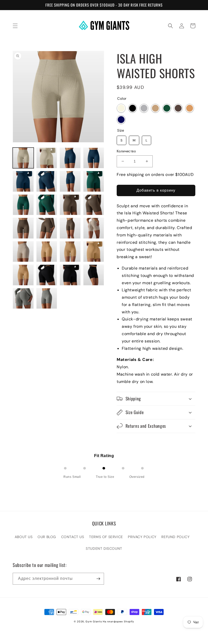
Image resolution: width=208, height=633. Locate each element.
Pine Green (166, 108)
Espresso (178, 108)
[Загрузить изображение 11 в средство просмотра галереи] (70, 204)
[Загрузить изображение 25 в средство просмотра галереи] (23, 298)
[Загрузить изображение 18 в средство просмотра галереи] (46, 251)
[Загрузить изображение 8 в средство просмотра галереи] (93, 181)
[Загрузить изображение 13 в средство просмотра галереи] (23, 228)
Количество (126, 151)
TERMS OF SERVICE (106, 537)
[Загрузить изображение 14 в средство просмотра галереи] (46, 228)
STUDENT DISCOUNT (104, 548)
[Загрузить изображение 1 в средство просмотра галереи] (23, 158)
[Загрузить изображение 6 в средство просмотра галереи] (46, 181)
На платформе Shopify (118, 621)
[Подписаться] (98, 579)
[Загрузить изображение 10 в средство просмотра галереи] (46, 204)
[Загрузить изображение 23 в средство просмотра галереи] (70, 274)
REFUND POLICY (175, 537)
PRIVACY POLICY (142, 537)
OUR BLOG (47, 537)
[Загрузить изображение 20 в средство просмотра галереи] (93, 251)
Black (132, 108)
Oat (155, 108)
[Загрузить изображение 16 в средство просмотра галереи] (93, 228)
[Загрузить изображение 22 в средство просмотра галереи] (46, 274)
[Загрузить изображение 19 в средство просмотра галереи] (70, 251)
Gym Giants (93, 621)
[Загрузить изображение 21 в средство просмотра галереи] (23, 274)
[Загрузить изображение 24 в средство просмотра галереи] (93, 274)
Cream (121, 108)
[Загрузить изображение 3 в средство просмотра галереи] (70, 158)
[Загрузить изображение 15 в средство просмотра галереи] (70, 228)
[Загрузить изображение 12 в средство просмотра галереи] (93, 204)
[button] (15, 25)
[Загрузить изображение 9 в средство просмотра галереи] (23, 204)
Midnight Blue (121, 119)
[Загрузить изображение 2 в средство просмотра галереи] (46, 158)
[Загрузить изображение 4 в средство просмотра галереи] (93, 158)
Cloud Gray (144, 108)
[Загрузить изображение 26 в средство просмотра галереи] (46, 298)
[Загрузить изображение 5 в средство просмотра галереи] (23, 181)
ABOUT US (24, 537)
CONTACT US (72, 537)
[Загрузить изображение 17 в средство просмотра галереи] (23, 251)
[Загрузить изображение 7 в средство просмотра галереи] (70, 181)
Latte (189, 108)
